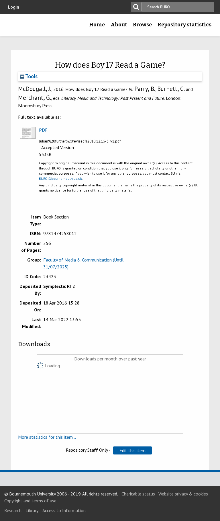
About (119, 25)
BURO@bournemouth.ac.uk (60, 178)
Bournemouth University (13, 27)
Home (97, 25)
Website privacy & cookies (183, 494)
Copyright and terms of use (30, 501)
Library (31, 510)
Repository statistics (184, 25)
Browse (142, 25)
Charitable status (138, 494)
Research (12, 510)
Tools (31, 76)
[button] (132, 450)
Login (13, 7)
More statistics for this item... (47, 437)
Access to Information (64, 510)
